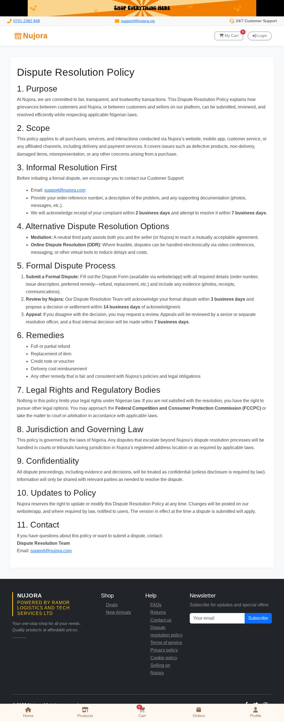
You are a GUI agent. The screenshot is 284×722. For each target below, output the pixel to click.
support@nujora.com (64, 190)
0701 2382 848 (26, 21)
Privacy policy (164, 650)
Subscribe (258, 618)
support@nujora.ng (138, 21)
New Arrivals (118, 612)
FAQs (155, 604)
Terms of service (166, 642)
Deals (112, 604)
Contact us (160, 620)
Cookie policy (163, 657)
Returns (158, 612)
